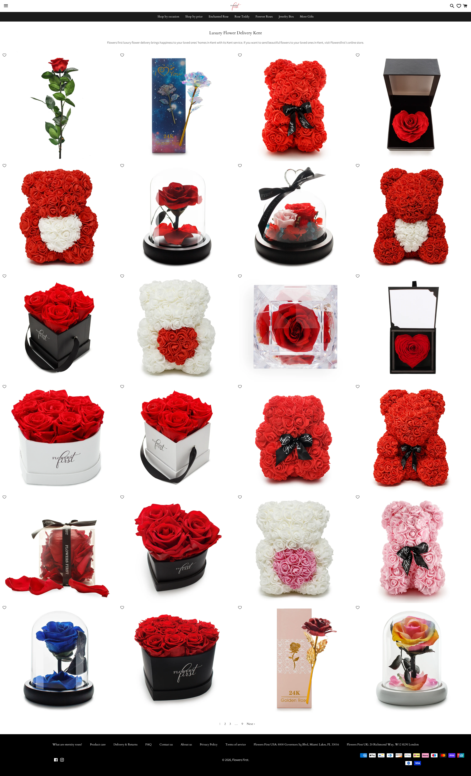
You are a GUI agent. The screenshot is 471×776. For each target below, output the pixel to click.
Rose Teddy (242, 17)
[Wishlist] (458, 6)
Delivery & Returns (125, 744)
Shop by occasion (168, 17)
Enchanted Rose (219, 17)
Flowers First (240, 760)
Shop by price (194, 17)
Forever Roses (264, 17)
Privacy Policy (208, 744)
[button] (53, 109)
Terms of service (235, 744)
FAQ (148, 744)
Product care (98, 744)
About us (186, 744)
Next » (251, 723)
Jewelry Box (286, 17)
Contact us (166, 744)
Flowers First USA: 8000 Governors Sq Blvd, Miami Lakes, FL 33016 (296, 744)
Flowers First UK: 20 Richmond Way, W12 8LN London (383, 744)
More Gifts (307, 17)
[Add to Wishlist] (4, 55)
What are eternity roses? (67, 744)
